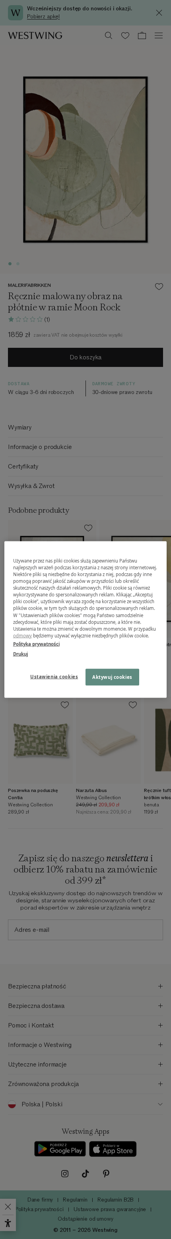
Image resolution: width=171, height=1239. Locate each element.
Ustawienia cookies (54, 676)
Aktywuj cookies (112, 677)
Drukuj (20, 654)
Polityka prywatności (36, 644)
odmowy (22, 635)
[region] (85, 619)
